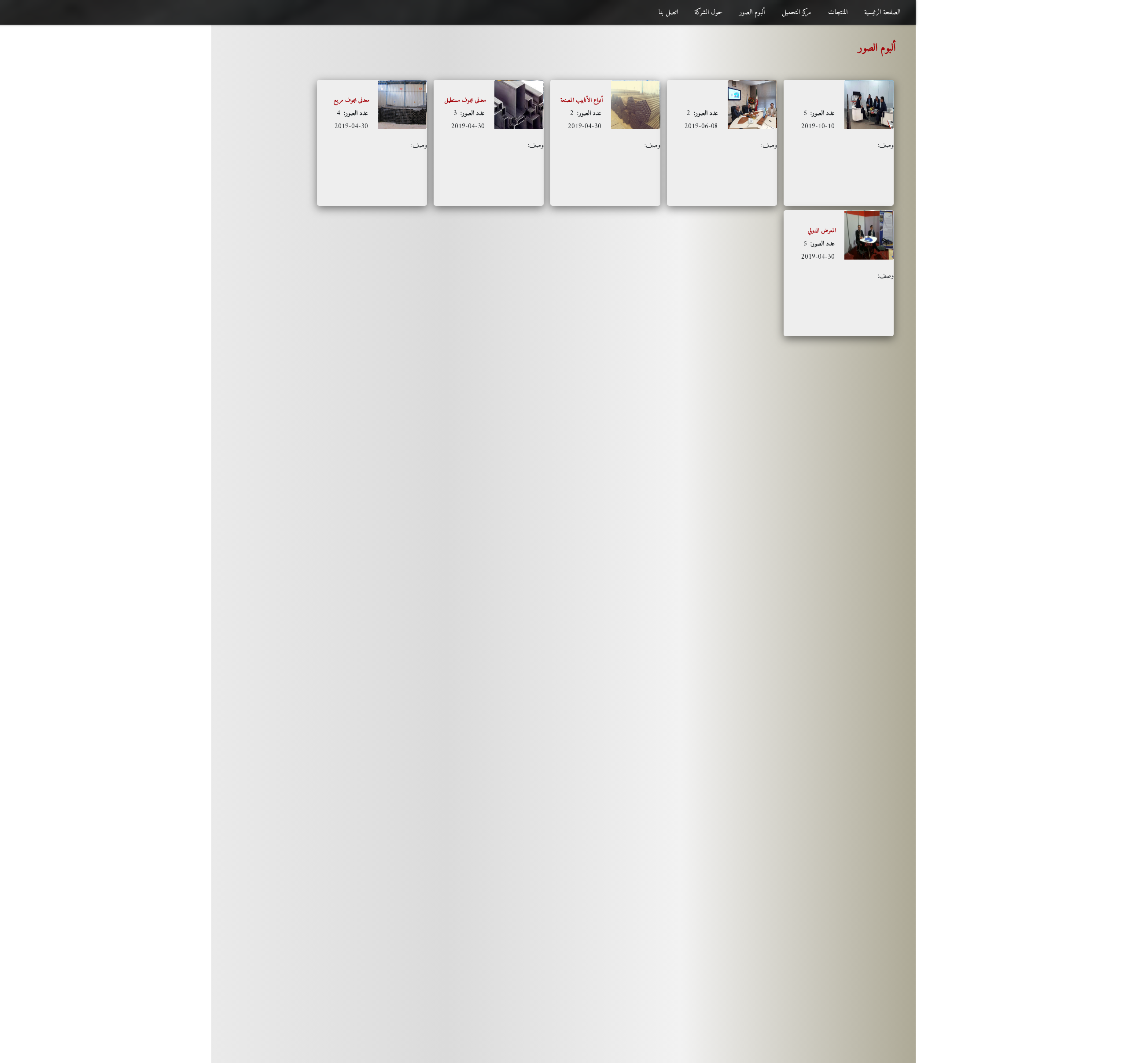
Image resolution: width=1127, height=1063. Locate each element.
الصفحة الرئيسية (882, 12)
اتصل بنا (668, 12)
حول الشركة (708, 12)
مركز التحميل (796, 12)
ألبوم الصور (752, 12)
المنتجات (837, 12)
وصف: (847, 130)
